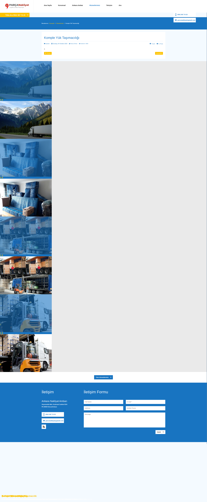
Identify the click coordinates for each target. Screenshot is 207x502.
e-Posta (161, 43)
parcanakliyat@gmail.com (186, 20)
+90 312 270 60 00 (47, 410)
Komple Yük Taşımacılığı (61, 37)
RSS (44, 427)
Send (159, 432)
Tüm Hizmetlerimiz (102, 377)
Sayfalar (47, 43)
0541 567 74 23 (182, 14)
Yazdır (153, 43)
